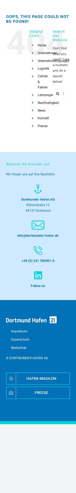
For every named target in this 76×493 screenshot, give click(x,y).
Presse (42, 126)
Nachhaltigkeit (48, 103)
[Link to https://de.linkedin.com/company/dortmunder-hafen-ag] (38, 275)
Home (42, 45)
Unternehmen (47, 53)
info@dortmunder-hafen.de (38, 236)
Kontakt (43, 118)
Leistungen (46, 95)
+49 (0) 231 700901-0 (38, 261)
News (42, 110)
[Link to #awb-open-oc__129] (67, 11)
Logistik (43, 68)
